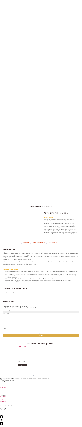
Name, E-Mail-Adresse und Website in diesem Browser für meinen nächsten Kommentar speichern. (23, 333)
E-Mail (4, 328)
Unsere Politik (3, 401)
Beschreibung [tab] (26, 242)
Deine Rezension (6, 313)
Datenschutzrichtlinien (4, 396)
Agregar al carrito (22, 365)
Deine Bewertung (6, 310)
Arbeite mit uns (3, 392)
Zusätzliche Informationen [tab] (39, 242)
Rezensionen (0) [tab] (53, 242)
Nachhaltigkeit (3, 387)
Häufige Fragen (3, 399)
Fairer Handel (2, 389)
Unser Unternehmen (4, 385)
